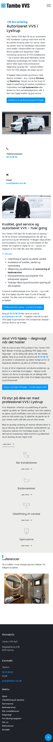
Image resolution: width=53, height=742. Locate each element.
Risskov (40, 78)
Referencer (8, 726)
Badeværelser (9, 707)
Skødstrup (15, 81)
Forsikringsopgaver (11, 719)
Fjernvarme (7, 704)
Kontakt (6, 730)
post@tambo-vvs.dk (16, 183)
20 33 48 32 (11, 157)
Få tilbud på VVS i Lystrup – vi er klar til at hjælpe (23, 307)
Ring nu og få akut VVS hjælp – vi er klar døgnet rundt (25, 387)
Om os (5, 722)
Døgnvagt (6, 715)
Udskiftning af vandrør (13, 700)
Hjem (4, 696)
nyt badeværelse (30, 87)
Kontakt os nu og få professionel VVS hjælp (26, 100)
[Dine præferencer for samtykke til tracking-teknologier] (2, 556)
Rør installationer (10, 711)
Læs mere (7, 444)
